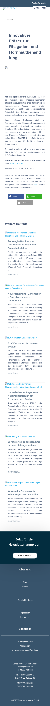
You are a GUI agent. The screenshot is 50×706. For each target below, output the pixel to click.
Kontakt (25, 586)
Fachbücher (38, 3)
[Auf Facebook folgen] (5, 3)
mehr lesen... (14, 274)
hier (35, 184)
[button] (16, 196)
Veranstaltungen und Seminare (25, 650)
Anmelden (24, 555)
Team (25, 582)
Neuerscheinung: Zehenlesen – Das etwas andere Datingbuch (24, 297)
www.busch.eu (16, 163)
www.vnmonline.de (25, 686)
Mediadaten (25, 646)
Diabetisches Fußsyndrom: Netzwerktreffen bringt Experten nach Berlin (23, 395)
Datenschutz (25, 617)
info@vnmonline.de (25, 683)
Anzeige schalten (25, 641)
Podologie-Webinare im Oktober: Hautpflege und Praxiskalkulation (22, 244)
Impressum (25, 613)
